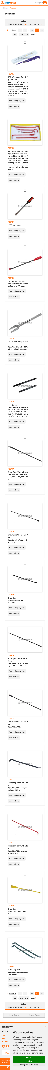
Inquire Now (14, 106)
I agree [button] (28, 1057)
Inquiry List (35, 24)
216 (26, 35)
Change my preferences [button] (29, 1065)
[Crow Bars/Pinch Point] (25, 453)
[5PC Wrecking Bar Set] (25, 132)
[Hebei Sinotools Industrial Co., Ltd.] (9, 2)
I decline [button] (29, 1061)
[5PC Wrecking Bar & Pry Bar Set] (25, 58)
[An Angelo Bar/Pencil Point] (25, 639)
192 (41, 30)
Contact (6, 1031)
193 (14, 35)
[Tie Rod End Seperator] (25, 323)
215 (21, 35)
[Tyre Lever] (25, 386)
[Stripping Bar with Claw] (25, 764)
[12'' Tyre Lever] (25, 206)
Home (5, 8)
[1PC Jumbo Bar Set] (25, 262)
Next (33, 35)
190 (31, 30)
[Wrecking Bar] (25, 950)
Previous (12, 30)
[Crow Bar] (25, 579)
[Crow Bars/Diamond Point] (25, 516)
